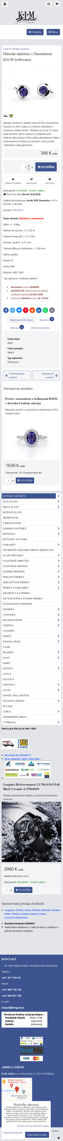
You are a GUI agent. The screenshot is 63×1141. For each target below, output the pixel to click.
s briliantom (12, 523)
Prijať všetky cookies (37, 1135)
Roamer (8, 652)
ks (12, 480)
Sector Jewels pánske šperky (23, 598)
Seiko (6, 663)
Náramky (9, 544)
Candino (9, 630)
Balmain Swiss (12, 620)
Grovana (9, 684)
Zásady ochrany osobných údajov (33, 1126)
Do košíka (47, 167)
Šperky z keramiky (16, 587)
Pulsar (7, 706)
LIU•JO (7, 690)
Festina (8, 668)
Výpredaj (9, 722)
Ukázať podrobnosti (12, 1132)
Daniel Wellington (16, 695)
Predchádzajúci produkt (17, 375)
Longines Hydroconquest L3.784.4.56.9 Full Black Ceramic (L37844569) (31, 786)
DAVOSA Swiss (11, 641)
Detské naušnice (14, 495)
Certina (8, 625)
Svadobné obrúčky (16, 560)
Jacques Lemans (13, 700)
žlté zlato (10, 501)
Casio (6, 646)
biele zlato (11, 506)
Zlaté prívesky (13, 555)
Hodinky (9, 609)
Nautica (8, 679)
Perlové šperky (13, 576)
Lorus (7, 711)
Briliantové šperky (16, 582)
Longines (9, 614)
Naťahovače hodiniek (17, 603)
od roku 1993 (30, 22)
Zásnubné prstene (15, 566)
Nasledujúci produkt (48, 375)
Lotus (7, 673)
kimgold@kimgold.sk (13, 1007)
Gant (6, 657)
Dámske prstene (14, 571)
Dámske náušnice (14, 528)
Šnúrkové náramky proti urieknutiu (28, 549)
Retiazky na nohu (15, 539)
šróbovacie (10, 517)
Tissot (7, 636)
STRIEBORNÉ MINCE (15, 716)
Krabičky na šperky (17, 593)
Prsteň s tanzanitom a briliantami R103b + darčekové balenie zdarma (31, 400)
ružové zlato (12, 512)
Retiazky (9, 533)
